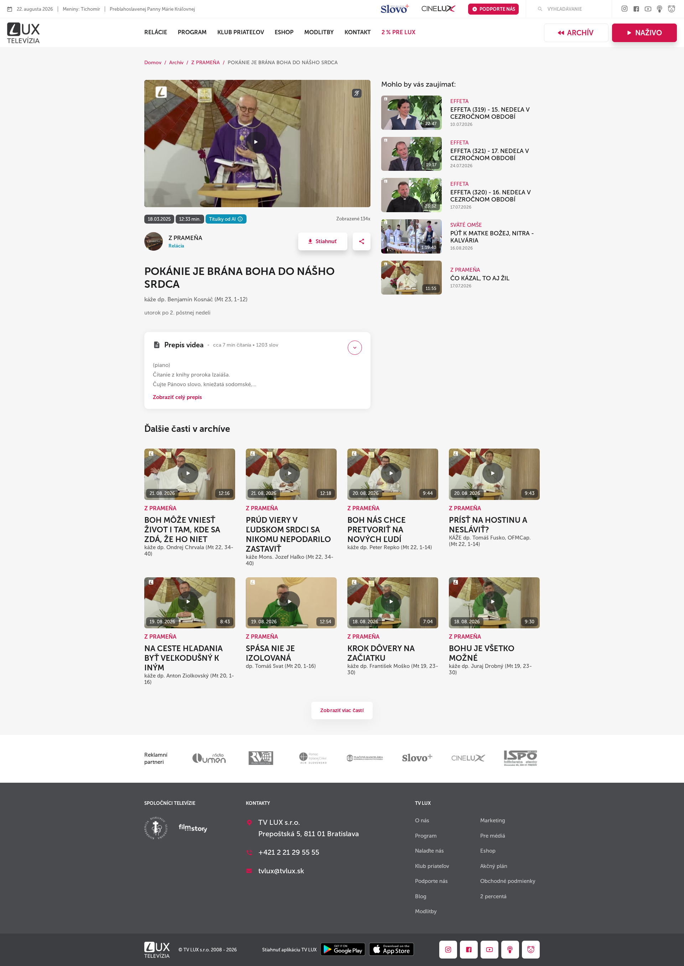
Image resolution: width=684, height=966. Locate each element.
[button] (322, 241)
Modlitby (319, 32)
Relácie (155, 32)
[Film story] (193, 829)
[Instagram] (624, 9)
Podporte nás (497, 9)
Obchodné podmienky (507, 881)
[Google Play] (343, 949)
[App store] (391, 949)
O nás (422, 820)
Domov (152, 63)
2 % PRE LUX (398, 32)
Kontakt (357, 32)
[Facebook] (636, 9)
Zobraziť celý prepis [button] (177, 397)
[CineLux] (439, 9)
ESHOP (284, 32)
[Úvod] (23, 33)
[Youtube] (648, 9)
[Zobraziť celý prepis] (355, 348)
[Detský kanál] (671, 9)
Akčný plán (493, 866)
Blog (420, 896)
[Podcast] (659, 9)
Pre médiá (492, 836)
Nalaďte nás (429, 851)
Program (192, 32)
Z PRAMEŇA (205, 63)
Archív (580, 33)
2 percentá (493, 896)
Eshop (488, 851)
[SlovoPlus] (395, 9)
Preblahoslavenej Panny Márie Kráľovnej (152, 9)
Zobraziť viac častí (342, 710)
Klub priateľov (240, 32)
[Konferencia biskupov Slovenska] (155, 829)
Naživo (648, 33)
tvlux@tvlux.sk (281, 871)
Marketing (492, 820)
